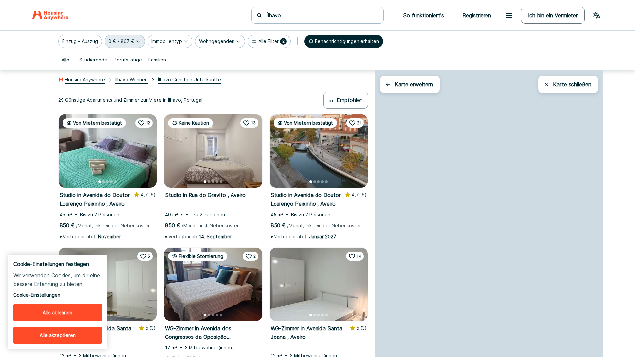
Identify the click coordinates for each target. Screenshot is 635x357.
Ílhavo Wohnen (131, 79)
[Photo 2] (104, 182)
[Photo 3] (107, 182)
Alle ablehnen (57, 312)
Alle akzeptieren (58, 335)
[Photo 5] (115, 182)
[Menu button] (509, 15)
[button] (80, 41)
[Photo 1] (100, 182)
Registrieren (476, 15)
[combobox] (321, 15)
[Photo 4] (111, 182)
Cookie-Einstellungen (36, 295)
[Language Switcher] (596, 15)
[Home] (50, 15)
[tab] (65, 59)
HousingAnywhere (85, 79)
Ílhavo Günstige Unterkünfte (189, 79)
